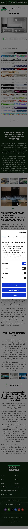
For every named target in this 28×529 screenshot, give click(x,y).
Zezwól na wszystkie (14, 285)
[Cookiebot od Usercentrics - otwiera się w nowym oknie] (19, 233)
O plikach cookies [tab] (21, 236)
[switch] (24, 268)
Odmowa (14, 295)
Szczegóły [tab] (11, 236)
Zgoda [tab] (4, 236)
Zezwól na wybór (14, 290)
